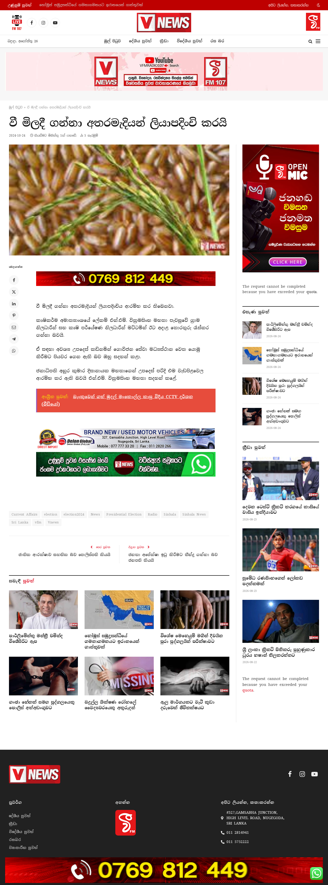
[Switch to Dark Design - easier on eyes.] (318, 5)
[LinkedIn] (14, 303)
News (95, 514)
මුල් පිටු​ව (16, 107)
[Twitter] (14, 292)
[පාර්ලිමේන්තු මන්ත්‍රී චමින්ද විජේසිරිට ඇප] (43, 609)
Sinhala (170, 514)
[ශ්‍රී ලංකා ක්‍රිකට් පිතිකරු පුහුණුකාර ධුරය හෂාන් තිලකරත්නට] (280, 621)
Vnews (53, 522)
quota (311, 292)
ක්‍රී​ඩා (164, 41)
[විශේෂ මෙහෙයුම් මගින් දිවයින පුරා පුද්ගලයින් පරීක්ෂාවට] (194, 609)
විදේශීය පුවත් (189, 41)
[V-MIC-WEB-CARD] (280, 208)
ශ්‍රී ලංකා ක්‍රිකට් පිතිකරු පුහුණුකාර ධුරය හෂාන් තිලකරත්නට (278, 652)
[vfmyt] (164, 71)
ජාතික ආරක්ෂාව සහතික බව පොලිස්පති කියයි (64, 554)
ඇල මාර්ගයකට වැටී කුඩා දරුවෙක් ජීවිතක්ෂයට (187, 705)
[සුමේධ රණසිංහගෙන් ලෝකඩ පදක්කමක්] (280, 549)
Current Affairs (25, 514)
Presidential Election (123, 514)
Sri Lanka (20, 522)
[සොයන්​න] (310, 41)
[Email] (14, 327)
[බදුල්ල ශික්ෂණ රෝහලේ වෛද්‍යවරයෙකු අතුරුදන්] (119, 676)
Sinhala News (194, 514)
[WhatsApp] (14, 351)
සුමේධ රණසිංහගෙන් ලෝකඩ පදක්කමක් (272, 580)
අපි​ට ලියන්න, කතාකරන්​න (288, 5)
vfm (38, 522)
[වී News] (164, 22)
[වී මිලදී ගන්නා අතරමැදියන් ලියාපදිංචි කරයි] (119, 200)
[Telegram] (14, 339)
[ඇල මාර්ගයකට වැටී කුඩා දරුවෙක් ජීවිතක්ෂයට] (194, 676)
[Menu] (318, 41)
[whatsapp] (126, 464)
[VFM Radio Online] (15, 22)
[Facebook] (14, 280)
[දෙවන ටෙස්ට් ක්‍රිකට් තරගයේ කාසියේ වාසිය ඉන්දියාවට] (280, 478)
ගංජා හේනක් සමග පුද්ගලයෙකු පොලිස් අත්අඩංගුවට (41, 705)
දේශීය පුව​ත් (140, 41)
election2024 (74, 514)
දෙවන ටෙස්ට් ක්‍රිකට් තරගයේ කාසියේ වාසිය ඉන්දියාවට (280, 509)
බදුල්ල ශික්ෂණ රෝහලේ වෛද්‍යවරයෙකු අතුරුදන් (110, 705)
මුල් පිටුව (112, 41)
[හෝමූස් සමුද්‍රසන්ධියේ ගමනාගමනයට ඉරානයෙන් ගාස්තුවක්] (119, 609)
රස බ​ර (217, 41)
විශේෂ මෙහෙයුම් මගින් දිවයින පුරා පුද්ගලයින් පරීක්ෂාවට (191, 638)
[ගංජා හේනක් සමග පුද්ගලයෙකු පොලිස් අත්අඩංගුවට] (43, 676)
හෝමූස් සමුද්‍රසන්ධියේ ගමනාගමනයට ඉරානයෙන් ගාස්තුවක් (91, 5)
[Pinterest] (14, 315)
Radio (152, 514)
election (50, 514)
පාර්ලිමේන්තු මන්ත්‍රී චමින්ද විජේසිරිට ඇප (36, 638)
